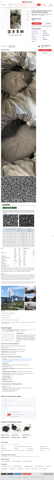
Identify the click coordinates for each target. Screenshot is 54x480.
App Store (4, 473)
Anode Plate (27, 468)
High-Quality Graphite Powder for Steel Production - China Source (5, 435)
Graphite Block (10, 361)
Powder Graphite (25, 7)
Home (2, 7)
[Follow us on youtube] (49, 473)
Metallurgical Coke (30, 450)
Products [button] (10, 4)
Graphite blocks (3, 448)
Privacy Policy (43, 477)
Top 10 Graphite (34, 468)
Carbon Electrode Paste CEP (44, 448)
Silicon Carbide (5, 360)
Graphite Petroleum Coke (18, 358)
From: (6, 400)
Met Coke (14, 360)
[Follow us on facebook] (44, 473)
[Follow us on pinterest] (50, 473)
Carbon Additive (11, 358)
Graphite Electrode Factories (17, 466)
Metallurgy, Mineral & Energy (8, 7)
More (2, 470)
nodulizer (2, 446)
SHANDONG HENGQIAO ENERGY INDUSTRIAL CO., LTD (43, 14)
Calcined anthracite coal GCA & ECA (20, 450)
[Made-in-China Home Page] (27, 2)
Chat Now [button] (48, 23)
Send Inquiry (36, 23)
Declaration (38, 477)
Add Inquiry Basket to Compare (16, 35)
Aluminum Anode (12, 468)
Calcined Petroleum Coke (27, 358)
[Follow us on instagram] (47, 473)
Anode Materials (4, 468)
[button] (1, 1)
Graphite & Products (18, 7)
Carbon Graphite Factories (39, 466)
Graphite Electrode (25, 360)
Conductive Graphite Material (27, 461)
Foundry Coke (18, 360)
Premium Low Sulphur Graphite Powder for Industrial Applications (15, 435)
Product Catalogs (16, 444)
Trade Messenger (17, 473)
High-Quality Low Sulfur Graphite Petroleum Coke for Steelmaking (27, 435)
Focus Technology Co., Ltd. (20, 477)
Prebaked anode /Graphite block (6, 450)
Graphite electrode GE (43, 446)
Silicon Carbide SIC (30, 448)
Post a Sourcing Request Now (12, 416)
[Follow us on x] (46, 473)
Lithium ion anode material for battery (20, 446)
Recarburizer (10, 360)
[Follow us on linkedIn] (52, 473)
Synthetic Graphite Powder (33, 7)
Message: (5, 405)
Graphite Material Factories (28, 466)
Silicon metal (29, 446)
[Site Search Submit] (39, 5)
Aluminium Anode (20, 468)
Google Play (10, 473)
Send (9, 414)
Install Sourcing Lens (27, 473)
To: (6, 402)
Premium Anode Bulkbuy (43, 468)
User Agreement (32, 477)
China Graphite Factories (6, 466)
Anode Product (48, 466)
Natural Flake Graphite (16, 461)
